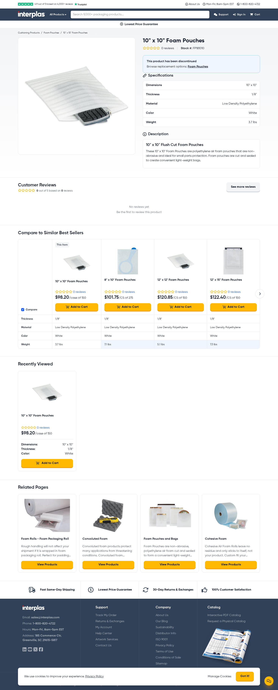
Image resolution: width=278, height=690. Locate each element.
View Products (47, 564)
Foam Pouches (198, 66)
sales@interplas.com (45, 617)
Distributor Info (166, 633)
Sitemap (161, 663)
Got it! (244, 676)
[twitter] (35, 649)
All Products (57, 14)
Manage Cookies (219, 676)
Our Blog (162, 621)
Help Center (104, 633)
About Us (162, 615)
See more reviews (243, 186)
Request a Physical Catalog (226, 621)
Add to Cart (79, 307)
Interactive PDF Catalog (224, 615)
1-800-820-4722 (44, 623)
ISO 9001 (162, 639)
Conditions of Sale (168, 657)
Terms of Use (164, 651)
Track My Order (106, 615)
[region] (76, 96)
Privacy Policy (165, 645)
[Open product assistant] (268, 680)
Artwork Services (107, 639)
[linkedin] (24, 649)
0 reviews (79, 292)
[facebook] (41, 649)
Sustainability (165, 627)
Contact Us (103, 645)
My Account (104, 627)
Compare (31, 309)
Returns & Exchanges (110, 621)
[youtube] (30, 649)
